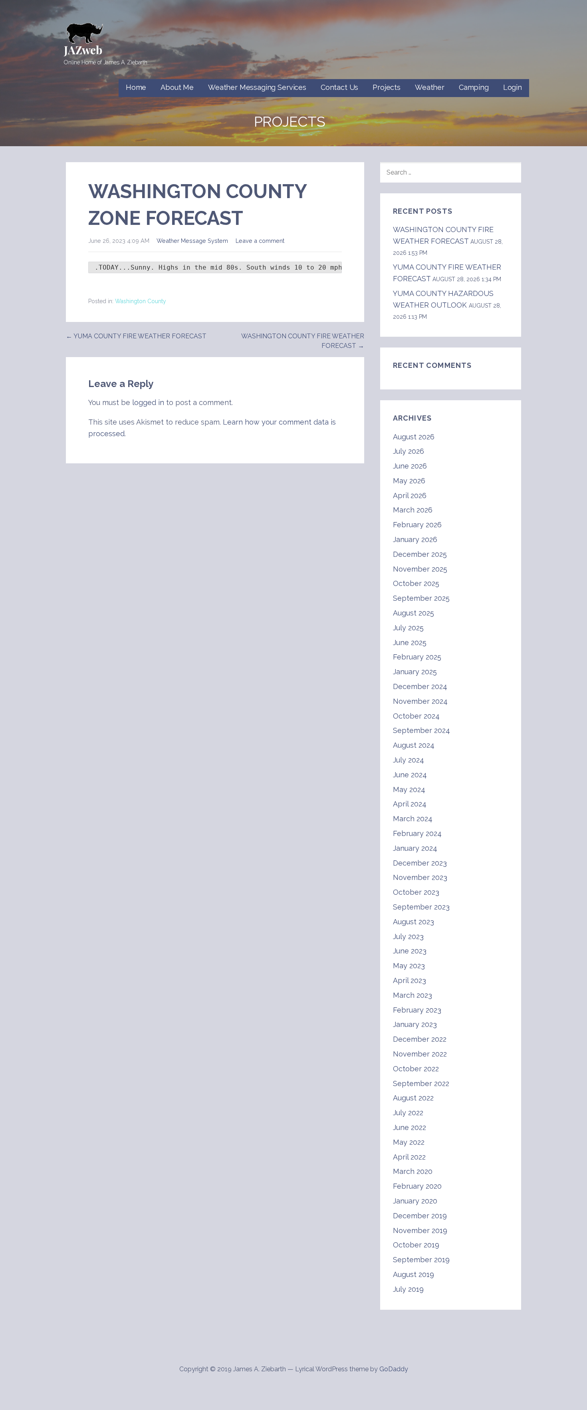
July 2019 (408, 1289)
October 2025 (416, 583)
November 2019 (420, 1230)
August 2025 (413, 613)
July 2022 (408, 1112)
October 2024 (416, 716)
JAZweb (83, 49)
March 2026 (412, 510)
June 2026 (410, 466)
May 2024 (409, 789)
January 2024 (415, 848)
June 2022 (409, 1127)
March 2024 (412, 818)
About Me (177, 87)
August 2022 (413, 1098)
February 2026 (417, 524)
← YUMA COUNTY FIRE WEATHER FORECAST (136, 336)
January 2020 (415, 1201)
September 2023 (421, 907)
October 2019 (416, 1245)
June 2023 (409, 951)
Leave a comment (260, 240)
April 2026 (409, 495)
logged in (148, 402)
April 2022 (409, 1157)
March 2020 (412, 1171)
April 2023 (409, 980)
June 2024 (410, 775)
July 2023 (408, 936)
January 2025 (415, 671)
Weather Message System (192, 240)
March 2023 (412, 995)
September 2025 (421, 598)
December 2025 (420, 554)
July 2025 (408, 628)
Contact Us (339, 87)
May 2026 (409, 481)
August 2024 (413, 745)
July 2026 (408, 451)
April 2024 (409, 804)
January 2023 (415, 1024)
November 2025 (420, 569)
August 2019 (413, 1274)
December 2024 (420, 686)
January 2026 (415, 539)
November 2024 (420, 701)
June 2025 (409, 642)
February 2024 (417, 833)
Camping (474, 87)
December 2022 (419, 1039)
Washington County (140, 301)
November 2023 (420, 877)
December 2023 (420, 863)
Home (136, 87)
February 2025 (417, 657)
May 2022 (408, 1142)
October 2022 (416, 1068)
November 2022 (420, 1054)
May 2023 (409, 965)
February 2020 (417, 1186)
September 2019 (421, 1259)
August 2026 (413, 437)
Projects (387, 87)
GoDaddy (393, 1369)
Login (512, 87)
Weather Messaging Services (257, 87)
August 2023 (413, 921)
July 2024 (408, 760)
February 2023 (417, 1010)
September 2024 (421, 730)
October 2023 (416, 892)
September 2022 (421, 1083)
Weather (429, 87)
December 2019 (420, 1215)
